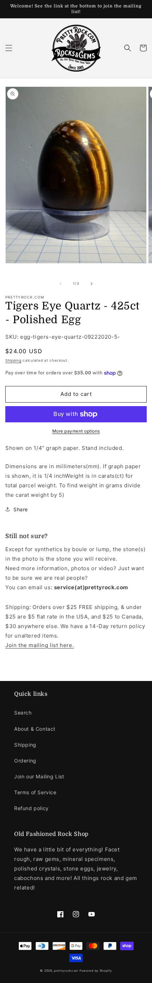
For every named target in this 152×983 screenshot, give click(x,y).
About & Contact (34, 729)
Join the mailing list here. (39, 645)
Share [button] (20, 509)
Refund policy (31, 808)
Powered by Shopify (96, 970)
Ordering (25, 761)
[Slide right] (91, 283)
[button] (9, 48)
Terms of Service (35, 792)
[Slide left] (60, 283)
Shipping (13, 360)
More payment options (76, 431)
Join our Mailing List (39, 776)
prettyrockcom (66, 970)
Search (23, 713)
